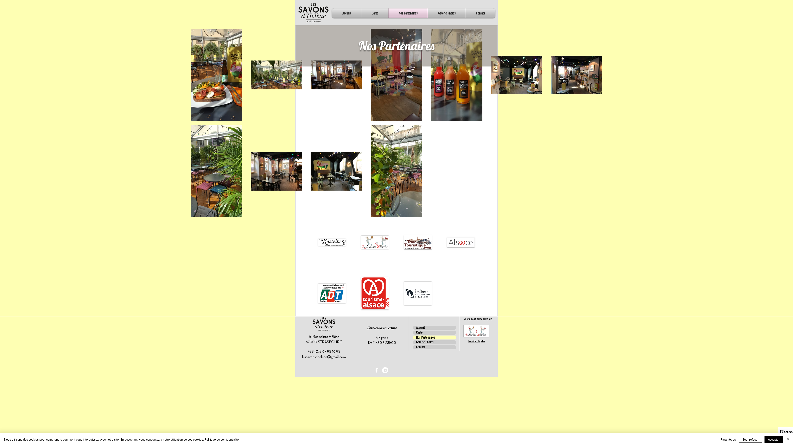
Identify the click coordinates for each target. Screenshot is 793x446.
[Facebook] (377, 370)
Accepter (774, 439)
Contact (420, 347)
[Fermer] (788, 439)
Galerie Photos (424, 342)
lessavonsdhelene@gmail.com (324, 356)
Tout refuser (751, 439)
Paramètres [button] (728, 439)
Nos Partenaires (425, 338)
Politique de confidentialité (222, 439)
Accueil (420, 328)
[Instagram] (385, 370)
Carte (419, 333)
